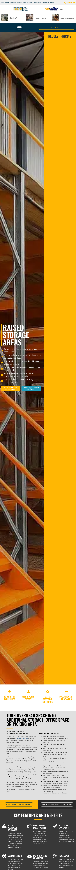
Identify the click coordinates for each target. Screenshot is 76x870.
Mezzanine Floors (67, 18)
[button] (19, 27)
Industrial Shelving (13, 18)
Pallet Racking (40, 18)
